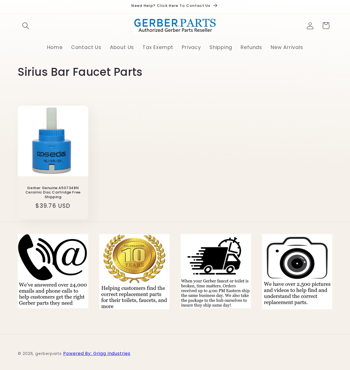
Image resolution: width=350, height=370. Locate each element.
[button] (25, 25)
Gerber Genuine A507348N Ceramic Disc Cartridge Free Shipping (53, 193)
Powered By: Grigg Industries (96, 353)
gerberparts (48, 353)
